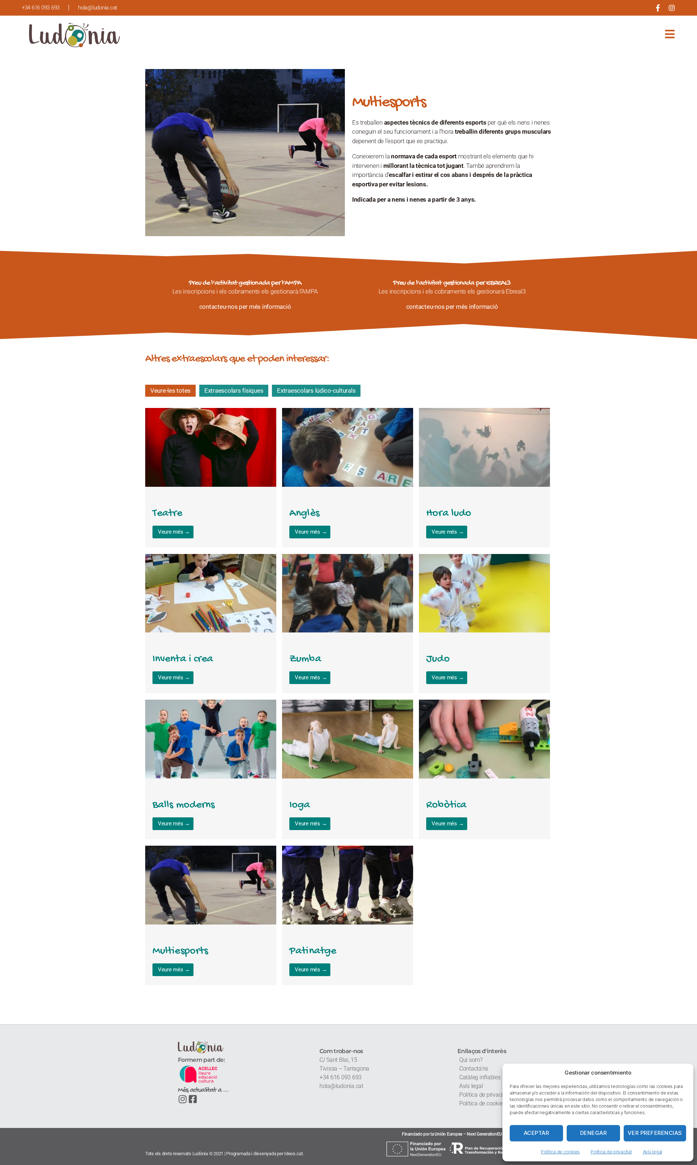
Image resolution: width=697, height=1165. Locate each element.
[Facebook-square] (192, 1099)
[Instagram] (671, 7)
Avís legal (652, 1151)
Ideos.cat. (293, 1153)
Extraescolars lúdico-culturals (316, 390)
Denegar (593, 1132)
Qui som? (470, 1059)
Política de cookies (560, 1151)
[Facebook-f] (657, 7)
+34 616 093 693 (340, 1077)
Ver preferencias (655, 1132)
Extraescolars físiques (233, 390)
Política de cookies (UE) (488, 1103)
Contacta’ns (473, 1068)
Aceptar (536, 1132)
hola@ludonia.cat (342, 1086)
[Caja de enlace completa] (210, 477)
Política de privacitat (611, 1151)
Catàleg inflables (480, 1077)
